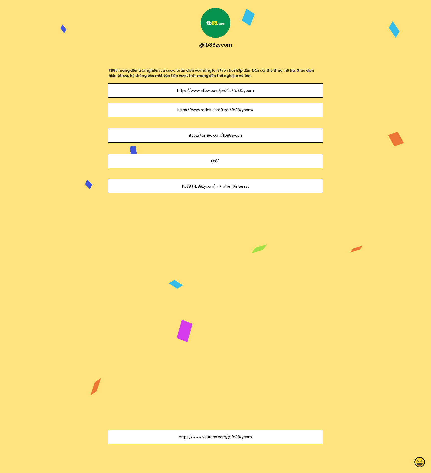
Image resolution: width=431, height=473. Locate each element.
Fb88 (215, 160)
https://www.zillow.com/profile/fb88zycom (215, 90)
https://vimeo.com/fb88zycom (215, 135)
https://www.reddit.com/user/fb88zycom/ (215, 109)
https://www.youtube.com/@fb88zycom (215, 436)
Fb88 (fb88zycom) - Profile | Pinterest (215, 186)
